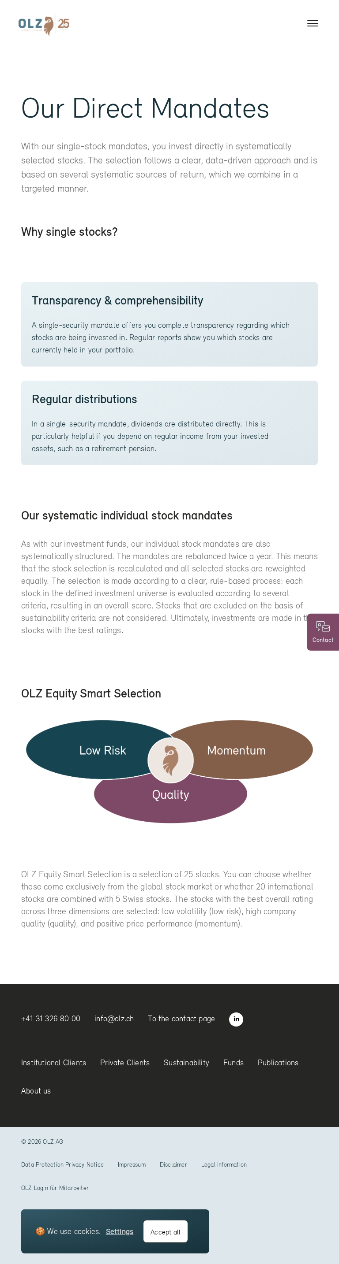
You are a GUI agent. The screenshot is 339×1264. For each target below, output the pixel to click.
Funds (233, 1062)
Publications (278, 1062)
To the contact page (181, 1018)
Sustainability (186, 1062)
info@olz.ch (114, 1018)
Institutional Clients (53, 1062)
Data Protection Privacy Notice (62, 1164)
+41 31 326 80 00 (50, 1018)
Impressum (132, 1164)
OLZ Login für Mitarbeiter (55, 1187)
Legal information (224, 1164)
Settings (120, 1231)
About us (36, 1090)
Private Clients (125, 1062)
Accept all (166, 1232)
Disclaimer (173, 1164)
